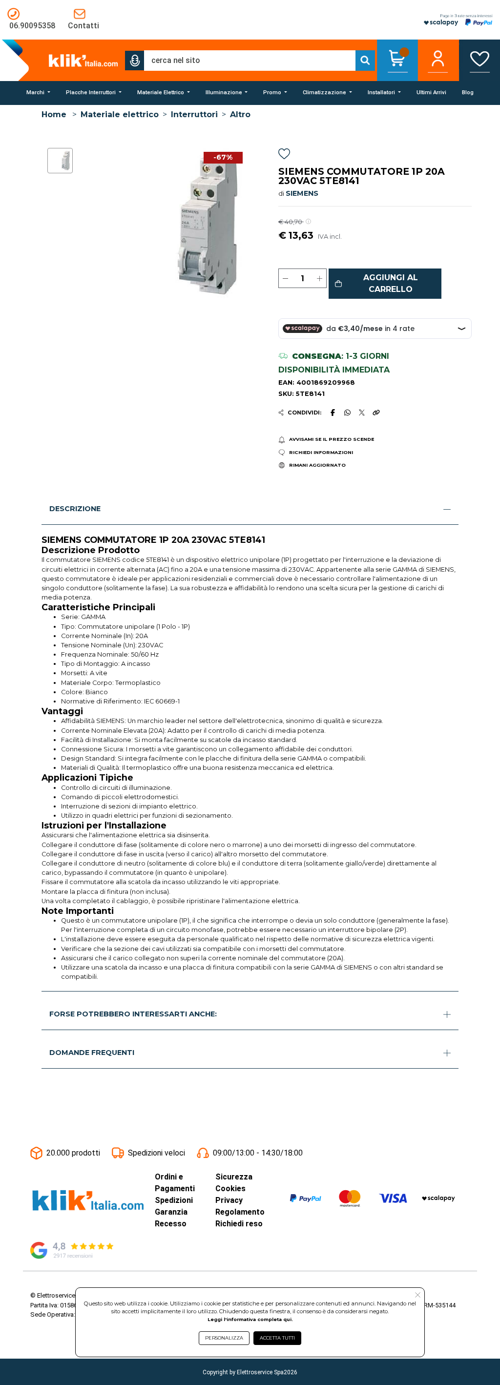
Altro (240, 114)
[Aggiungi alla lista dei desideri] (284, 155)
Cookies (230, 1188)
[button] (135, 60)
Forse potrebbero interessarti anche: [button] (133, 1014)
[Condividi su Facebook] (332, 412)
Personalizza (224, 1338)
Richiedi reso (239, 1223)
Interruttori (194, 114)
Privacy (229, 1200)
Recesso (171, 1223)
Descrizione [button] (75, 508)
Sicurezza (233, 1176)
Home (54, 114)
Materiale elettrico (120, 114)
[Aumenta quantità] (319, 278)
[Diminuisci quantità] (285, 278)
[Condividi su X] (362, 413)
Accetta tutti (277, 1338)
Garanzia (171, 1212)
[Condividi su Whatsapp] (347, 412)
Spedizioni (174, 1200)
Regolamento (240, 1212)
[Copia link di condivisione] (376, 412)
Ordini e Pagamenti (175, 1182)
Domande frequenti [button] (91, 1052)
